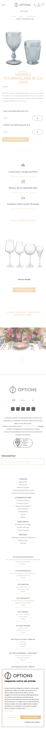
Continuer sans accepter (33, 722)
